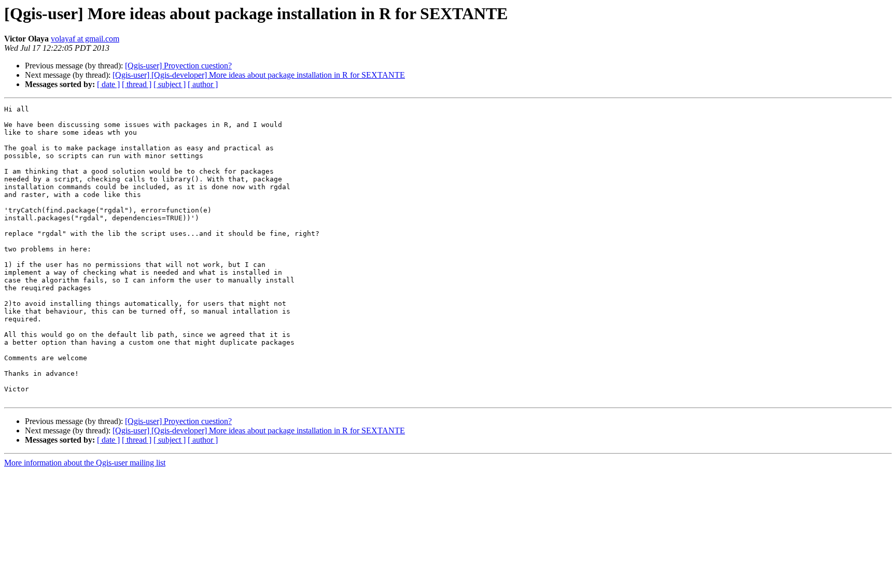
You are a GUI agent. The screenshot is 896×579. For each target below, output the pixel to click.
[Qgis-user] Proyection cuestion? (178, 65)
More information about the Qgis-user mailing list (84, 462)
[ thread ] (136, 84)
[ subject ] (169, 84)
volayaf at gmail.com (85, 38)
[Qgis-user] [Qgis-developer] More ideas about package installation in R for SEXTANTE (259, 74)
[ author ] (203, 84)
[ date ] (108, 84)
